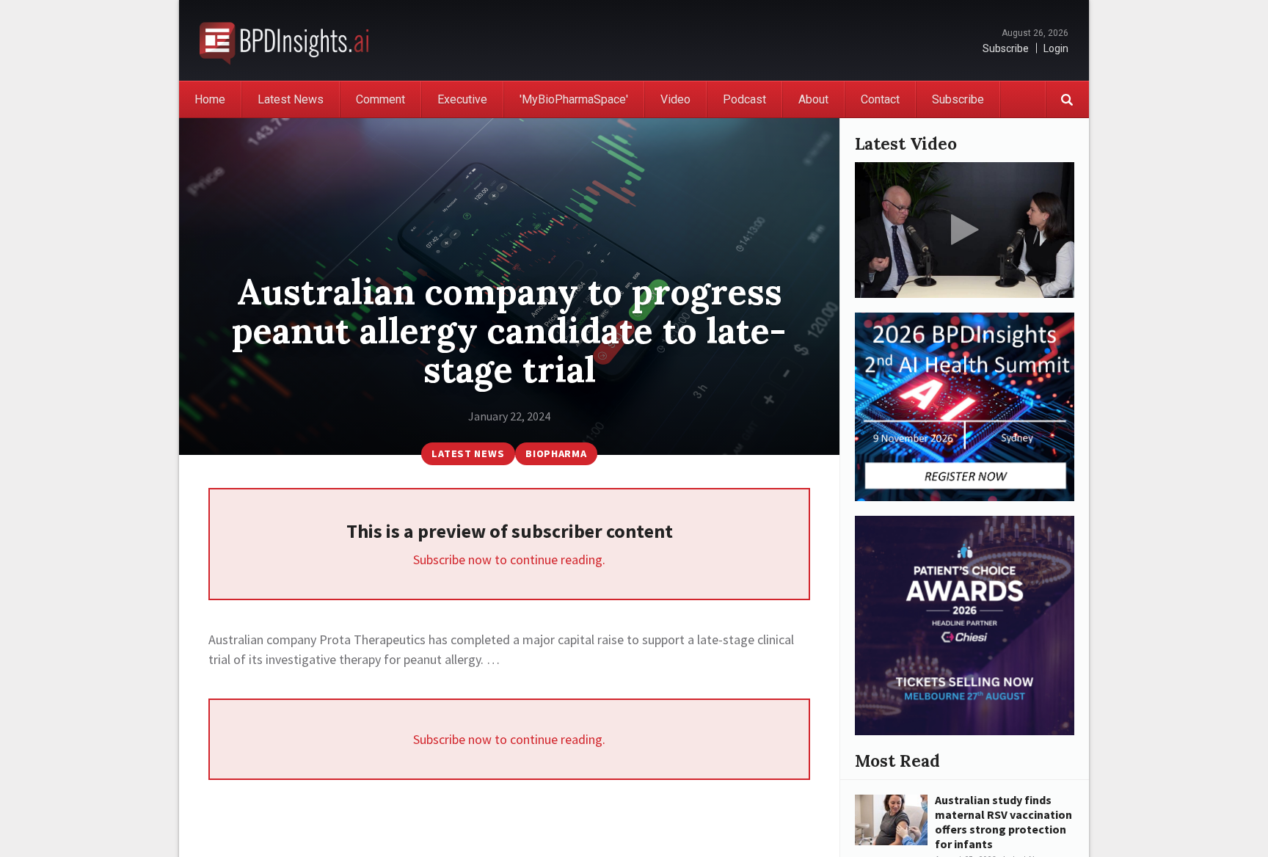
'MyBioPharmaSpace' (574, 99)
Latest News (291, 99)
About (813, 99)
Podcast (744, 99)
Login (1055, 48)
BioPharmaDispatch (284, 40)
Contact (880, 99)
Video (675, 99)
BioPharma (555, 453)
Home (209, 99)
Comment (380, 99)
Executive (462, 99)
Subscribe (1006, 48)
